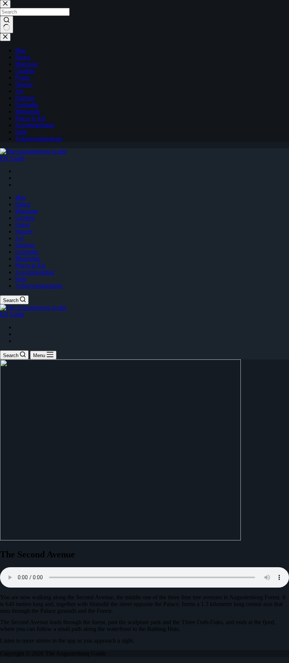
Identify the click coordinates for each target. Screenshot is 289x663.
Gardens (25, 218)
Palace (22, 204)
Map (20, 197)
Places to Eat (30, 265)
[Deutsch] (18, 178)
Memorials (27, 258)
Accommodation (35, 272)
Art (19, 238)
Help (21, 279)
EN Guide (12, 158)
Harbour (25, 245)
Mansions (26, 211)
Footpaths (26, 252)
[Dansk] (18, 171)
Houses (24, 231)
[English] (18, 184)
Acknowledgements (38, 285)
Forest (22, 224)
